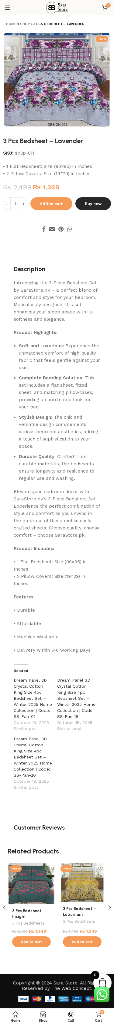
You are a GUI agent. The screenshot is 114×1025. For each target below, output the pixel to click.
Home (11, 24)
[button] (31, 941)
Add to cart (51, 203)
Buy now (93, 203)
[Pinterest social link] (61, 229)
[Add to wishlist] (50, 868)
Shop (25, 24)
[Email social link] (52, 229)
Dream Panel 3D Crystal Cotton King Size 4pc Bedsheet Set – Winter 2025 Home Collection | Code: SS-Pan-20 (33, 757)
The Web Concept (71, 988)
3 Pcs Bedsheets (28, 923)
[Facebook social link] (43, 229)
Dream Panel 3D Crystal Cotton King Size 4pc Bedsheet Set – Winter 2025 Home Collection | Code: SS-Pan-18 (76, 698)
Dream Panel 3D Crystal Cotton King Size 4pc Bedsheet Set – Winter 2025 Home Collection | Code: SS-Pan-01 (33, 698)
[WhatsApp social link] (69, 229)
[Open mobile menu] (8, 8)
